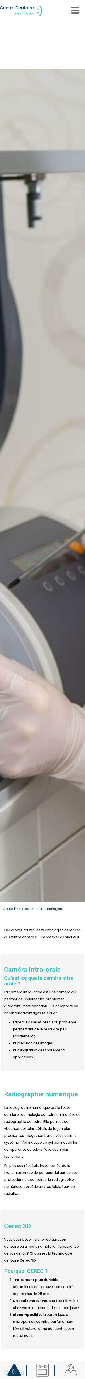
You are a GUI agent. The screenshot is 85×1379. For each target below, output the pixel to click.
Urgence (14, 1368)
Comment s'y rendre (70, 1370)
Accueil (9, 908)
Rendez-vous (42, 1370)
